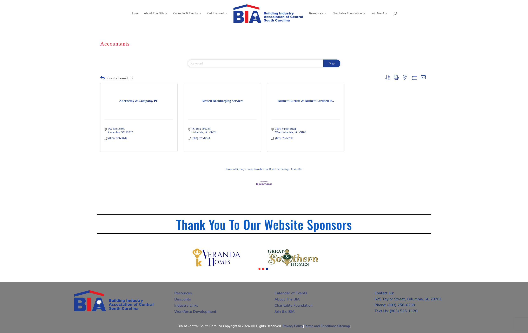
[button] (102, 78)
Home (135, 13)
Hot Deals (270, 169)
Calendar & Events (185, 13)
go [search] (333, 63)
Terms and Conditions (320, 326)
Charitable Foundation (347, 13)
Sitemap (343, 326)
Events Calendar (255, 169)
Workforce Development (195, 311)
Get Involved (215, 13)
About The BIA (154, 13)
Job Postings (283, 169)
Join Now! (377, 13)
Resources (316, 13)
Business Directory (235, 169)
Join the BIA (285, 311)
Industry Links (186, 305)
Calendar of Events (291, 293)
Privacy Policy (293, 326)
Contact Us (296, 169)
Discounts (182, 299)
